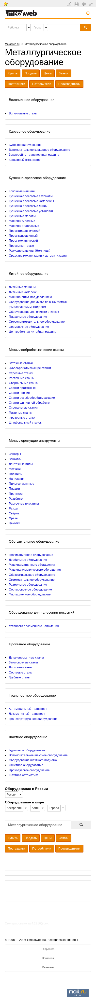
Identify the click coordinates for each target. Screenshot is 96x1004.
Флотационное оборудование (30, 594)
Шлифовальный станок (25, 422)
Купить (12, 73)
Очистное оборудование (26, 765)
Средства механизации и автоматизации (38, 255)
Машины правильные (24, 226)
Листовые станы (20, 667)
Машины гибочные (22, 221)
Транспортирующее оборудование (33, 719)
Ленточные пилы (21, 464)
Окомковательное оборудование (32, 579)
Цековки (14, 523)
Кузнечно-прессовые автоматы (31, 196)
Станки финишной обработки (29, 402)
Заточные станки (21, 363)
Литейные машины (22, 287)
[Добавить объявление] (70, 4)
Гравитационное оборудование (31, 555)
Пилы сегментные (21, 483)
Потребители (41, 84)
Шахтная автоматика (23, 775)
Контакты (48, 958)
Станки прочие (19, 393)
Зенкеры (15, 454)
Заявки (63, 73)
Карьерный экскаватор (25, 160)
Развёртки (16, 498)
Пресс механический (23, 240)
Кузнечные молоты (22, 216)
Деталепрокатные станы (26, 657)
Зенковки (15, 459)
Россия (11, 794)
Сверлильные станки (23, 383)
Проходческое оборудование (29, 770)
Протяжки (16, 493)
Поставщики (16, 84)
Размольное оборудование (28, 584)
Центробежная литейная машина (32, 331)
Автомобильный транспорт (28, 709)
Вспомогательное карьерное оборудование (39, 149)
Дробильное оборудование (28, 560)
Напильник (16, 479)
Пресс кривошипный (23, 235)
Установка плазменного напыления (34, 626)
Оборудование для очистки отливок (34, 312)
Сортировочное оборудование (30, 589)
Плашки (14, 488)
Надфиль (15, 474)
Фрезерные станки (22, 417)
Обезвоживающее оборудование (32, 575)
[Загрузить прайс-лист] (77, 4)
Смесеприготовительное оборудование (37, 321)
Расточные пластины (24, 503)
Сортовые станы (20, 672)
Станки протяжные (22, 388)
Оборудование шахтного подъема (33, 760)
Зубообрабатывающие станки (30, 368)
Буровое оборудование (25, 145)
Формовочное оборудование (29, 327)
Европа (54, 808)
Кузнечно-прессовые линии (28, 206)
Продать (31, 73)
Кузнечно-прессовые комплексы (31, 201)
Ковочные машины (22, 191)
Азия (35, 808)
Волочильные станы (23, 113)
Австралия (14, 808)
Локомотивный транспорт (27, 713)
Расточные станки (21, 378)
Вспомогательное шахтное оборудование (38, 755)
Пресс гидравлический (24, 231)
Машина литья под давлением (30, 297)
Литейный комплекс (23, 292)
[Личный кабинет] (91, 4)
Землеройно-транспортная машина (34, 154)
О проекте (48, 949)
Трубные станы (19, 677)
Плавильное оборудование (28, 316)
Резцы (13, 508)
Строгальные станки (23, 407)
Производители (69, 84)
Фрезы (13, 518)
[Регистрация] (84, 4)
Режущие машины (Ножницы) (29, 250)
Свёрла (14, 513)
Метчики (15, 469)
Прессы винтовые (21, 246)
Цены (48, 73)
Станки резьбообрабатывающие (32, 397)
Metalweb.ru (12, 43)
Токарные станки (20, 412)
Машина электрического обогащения (35, 569)
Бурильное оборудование (27, 750)
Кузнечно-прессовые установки (31, 211)
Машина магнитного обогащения (32, 564)
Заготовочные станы (23, 662)
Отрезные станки (21, 373)
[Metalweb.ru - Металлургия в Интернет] (21, 12)
